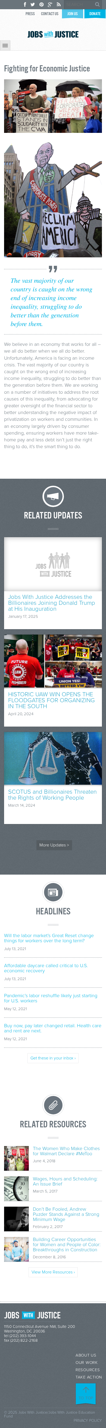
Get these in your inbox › (53, 1058)
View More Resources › (53, 1272)
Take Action (89, 1377)
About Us (86, 1355)
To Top (86, 1398)
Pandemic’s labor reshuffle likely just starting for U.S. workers (50, 998)
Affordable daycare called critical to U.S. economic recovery (46, 968)
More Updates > (54, 845)
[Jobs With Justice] (53, 34)
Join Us (72, 14)
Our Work (87, 1363)
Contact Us (49, 14)
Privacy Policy (88, 1420)
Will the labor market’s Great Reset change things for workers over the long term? (49, 938)
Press (30, 14)
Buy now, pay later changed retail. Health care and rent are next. (52, 1028)
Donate (95, 14)
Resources (88, 1370)
